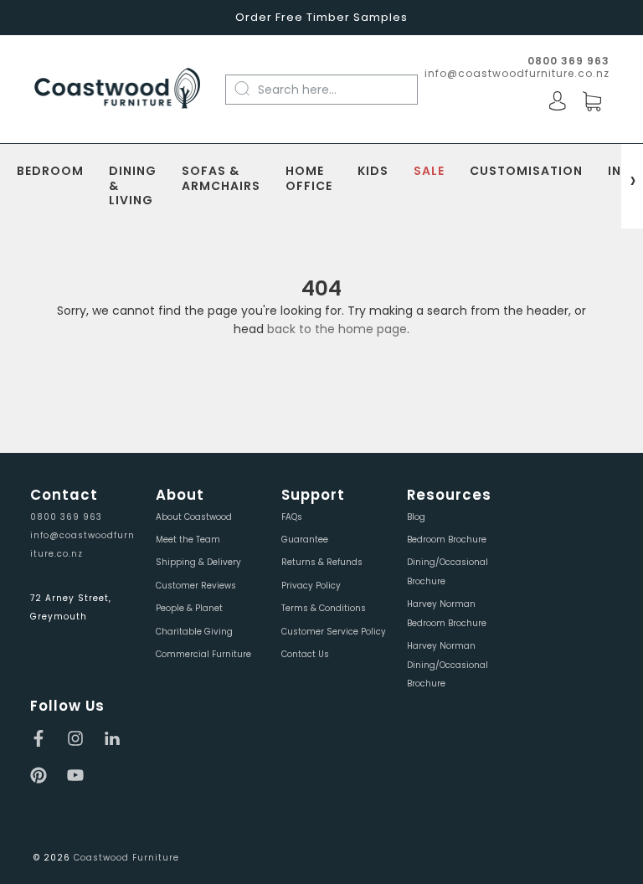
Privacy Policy (311, 585)
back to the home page (337, 329)
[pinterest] (38, 775)
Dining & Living (133, 186)
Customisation (526, 171)
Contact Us (305, 654)
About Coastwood (194, 517)
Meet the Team (188, 539)
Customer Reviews (196, 585)
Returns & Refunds (322, 562)
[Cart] (592, 102)
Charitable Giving (194, 631)
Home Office (308, 179)
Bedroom (50, 171)
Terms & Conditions (323, 608)
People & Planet (189, 608)
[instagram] (75, 738)
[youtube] (75, 775)
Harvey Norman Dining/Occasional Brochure (447, 665)
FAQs (291, 517)
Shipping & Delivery (198, 562)
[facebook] (38, 738)
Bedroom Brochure (446, 539)
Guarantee (304, 539)
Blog (416, 517)
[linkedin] (112, 738)
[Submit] (250, 89)
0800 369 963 (66, 517)
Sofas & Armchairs (221, 179)
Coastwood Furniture (126, 857)
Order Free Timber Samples (321, 17)
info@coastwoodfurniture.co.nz (517, 73)
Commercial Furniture (203, 654)
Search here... (297, 89)
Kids (373, 171)
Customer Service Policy (333, 631)
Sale (429, 171)
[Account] (557, 101)
